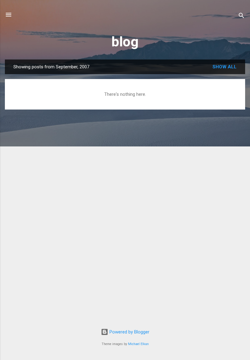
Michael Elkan (138, 344)
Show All (224, 67)
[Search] (241, 16)
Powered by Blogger (128, 332)
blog (125, 42)
